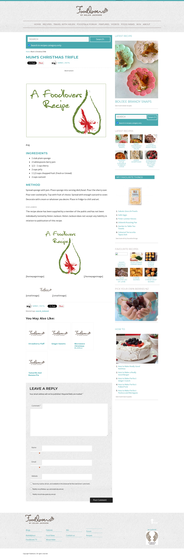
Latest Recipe (123, 36)
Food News (128, 24)
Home (37, 24)
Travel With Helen (64, 24)
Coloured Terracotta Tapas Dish (127, 233)
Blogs (28, 530)
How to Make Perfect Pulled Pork (127, 385)
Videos (115, 24)
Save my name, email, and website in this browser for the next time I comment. (61, 484)
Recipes (47, 24)
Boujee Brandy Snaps (133, 101)
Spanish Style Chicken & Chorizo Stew (121, 164)
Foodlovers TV (31, 539)
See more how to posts (124, 397)
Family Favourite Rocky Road (151, 145)
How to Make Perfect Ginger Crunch (127, 379)
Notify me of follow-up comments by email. (48, 489)
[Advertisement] (78, 77)
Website (35, 476)
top (154, 521)
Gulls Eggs (122, 215)
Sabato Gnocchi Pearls (128, 211)
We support (152, 530)
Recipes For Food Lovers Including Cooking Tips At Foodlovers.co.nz (92, 11)
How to (120, 329)
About (146, 24)
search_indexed (42, 311)
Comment (36, 405)
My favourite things (129, 177)
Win (67, 530)
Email (36, 463)
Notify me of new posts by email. (44, 494)
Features (104, 24)
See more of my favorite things (127, 238)
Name (36, 448)
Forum (88, 531)
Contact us (70, 535)
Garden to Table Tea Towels (126, 227)
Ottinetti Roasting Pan (127, 222)
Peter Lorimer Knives (127, 218)
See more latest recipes (123, 106)
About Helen (50, 539)
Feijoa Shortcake (136, 161)
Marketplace (30, 535)
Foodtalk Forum (87, 24)
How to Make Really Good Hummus (129, 367)
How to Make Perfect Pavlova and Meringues (128, 391)
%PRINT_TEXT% (64, 63)
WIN (138, 24)
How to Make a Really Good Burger (127, 373)
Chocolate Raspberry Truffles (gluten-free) (151, 164)
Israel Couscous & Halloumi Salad (136, 146)
